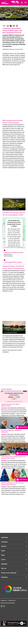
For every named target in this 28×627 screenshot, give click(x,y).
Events (3, 550)
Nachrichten (4, 537)
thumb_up (25, 623)
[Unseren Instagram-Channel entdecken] (4, 606)
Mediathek (4, 564)
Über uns (3, 568)
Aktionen (3, 546)
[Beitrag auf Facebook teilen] (11, 26)
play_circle (22, 623)
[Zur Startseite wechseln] (5, 3)
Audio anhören (21, 427)
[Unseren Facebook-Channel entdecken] (1, 606)
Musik (3, 555)
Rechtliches (4, 577)
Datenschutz (11, 600)
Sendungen (4, 542)
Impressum (4, 600)
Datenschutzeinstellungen (8, 603)
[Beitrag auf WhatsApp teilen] (8, 26)
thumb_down (19, 623)
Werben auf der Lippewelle (8, 573)
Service (3, 559)
